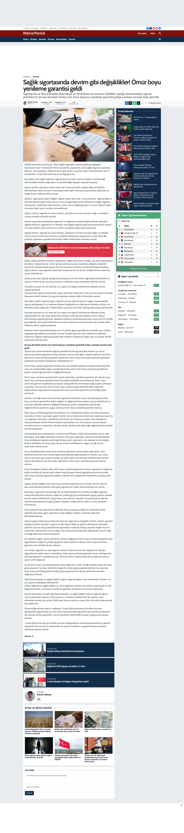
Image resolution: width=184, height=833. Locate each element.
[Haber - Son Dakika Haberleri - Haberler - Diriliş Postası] (34, 33)
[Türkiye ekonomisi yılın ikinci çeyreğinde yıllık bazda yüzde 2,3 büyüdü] (69, 745)
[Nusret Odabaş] (30, 696)
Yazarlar (72, 39)
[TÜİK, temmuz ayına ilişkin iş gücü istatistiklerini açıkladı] (39, 745)
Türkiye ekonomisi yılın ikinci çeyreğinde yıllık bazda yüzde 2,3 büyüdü (68, 757)
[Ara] (160, 33)
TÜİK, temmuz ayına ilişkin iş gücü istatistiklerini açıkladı (38, 756)
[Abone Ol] (155, 103)
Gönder (29, 793)
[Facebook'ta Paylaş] (126, 103)
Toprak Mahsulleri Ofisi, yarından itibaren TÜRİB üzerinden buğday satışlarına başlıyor (38, 731)
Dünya (25, 39)
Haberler (26, 77)
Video (152, 33)
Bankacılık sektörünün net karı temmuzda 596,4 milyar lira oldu (67, 730)
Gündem (33, 39)
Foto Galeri (142, 33)
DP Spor (51, 39)
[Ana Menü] (160, 39)
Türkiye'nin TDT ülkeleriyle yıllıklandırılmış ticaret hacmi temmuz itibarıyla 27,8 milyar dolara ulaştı (96, 758)
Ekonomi (42, 39)
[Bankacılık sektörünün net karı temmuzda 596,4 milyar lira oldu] (69, 719)
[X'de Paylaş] (130, 103)
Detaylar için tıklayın (138, 269)
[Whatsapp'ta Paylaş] (134, 103)
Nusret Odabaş (44, 694)
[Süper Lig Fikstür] (158, 276)
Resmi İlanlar (61, 39)
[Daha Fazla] (138, 103)
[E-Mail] (38, 699)
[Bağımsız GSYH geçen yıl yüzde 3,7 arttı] (99, 719)
